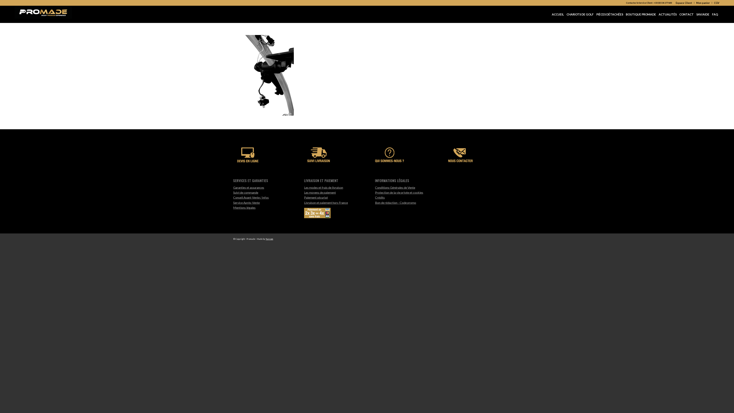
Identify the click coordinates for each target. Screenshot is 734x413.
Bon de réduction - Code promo (395, 202)
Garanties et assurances (248, 187)
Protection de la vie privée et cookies (399, 192)
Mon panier (703, 2)
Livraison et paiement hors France (326, 202)
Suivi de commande (245, 192)
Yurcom (269, 239)
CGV (716, 2)
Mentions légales (244, 207)
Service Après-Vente (246, 202)
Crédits (380, 197)
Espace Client (684, 2)
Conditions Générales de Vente (395, 187)
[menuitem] (684, 3)
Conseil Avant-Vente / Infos (251, 197)
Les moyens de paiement (320, 192)
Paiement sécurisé (316, 197)
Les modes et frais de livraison (323, 187)
